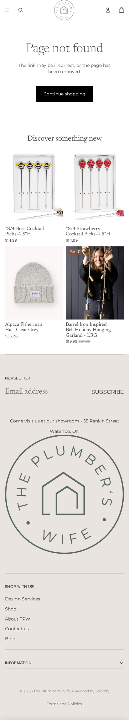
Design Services (22, 599)
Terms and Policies (64, 703)
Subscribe (107, 391)
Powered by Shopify (91, 691)
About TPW (17, 619)
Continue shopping (64, 94)
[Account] (108, 10)
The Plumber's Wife (52, 691)
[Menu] (7, 10)
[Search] (21, 10)
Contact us (17, 628)
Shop (10, 609)
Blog (10, 639)
